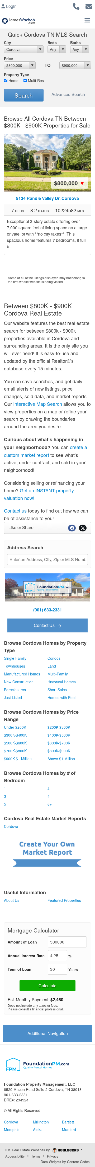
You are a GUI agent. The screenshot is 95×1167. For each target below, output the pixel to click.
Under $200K (15, 727)
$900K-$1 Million (18, 758)
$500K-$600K (15, 742)
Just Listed (13, 697)
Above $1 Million (61, 758)
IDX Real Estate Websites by (28, 1149)
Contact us (15, 510)
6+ (50, 804)
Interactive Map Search (37, 403)
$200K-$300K (59, 727)
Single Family (15, 658)
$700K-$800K (15, 750)
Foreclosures (15, 689)
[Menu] (87, 20)
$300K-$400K (15, 735)
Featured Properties (64, 900)
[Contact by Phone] (76, 6)
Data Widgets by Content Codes (65, 1161)
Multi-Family (58, 673)
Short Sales (57, 689)
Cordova (11, 826)
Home (12, 80)
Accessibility (15, 1156)
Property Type (16, 74)
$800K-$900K (59, 750)
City (7, 42)
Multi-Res (35, 80)
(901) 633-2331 (47, 610)
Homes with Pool (61, 697)
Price (8, 58)
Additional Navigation (47, 1033)
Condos (54, 658)
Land (52, 666)
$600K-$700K (59, 742)
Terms (36, 1156)
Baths (75, 42)
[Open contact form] (89, 6)
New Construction (19, 681)
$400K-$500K (59, 735)
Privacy (53, 1156)
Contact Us (45, 625)
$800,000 (69, 183)
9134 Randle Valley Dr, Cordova (47, 198)
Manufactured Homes (22, 673)
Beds (52, 42)
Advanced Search (68, 94)
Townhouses (14, 666)
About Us (11, 900)
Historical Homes (62, 681)
